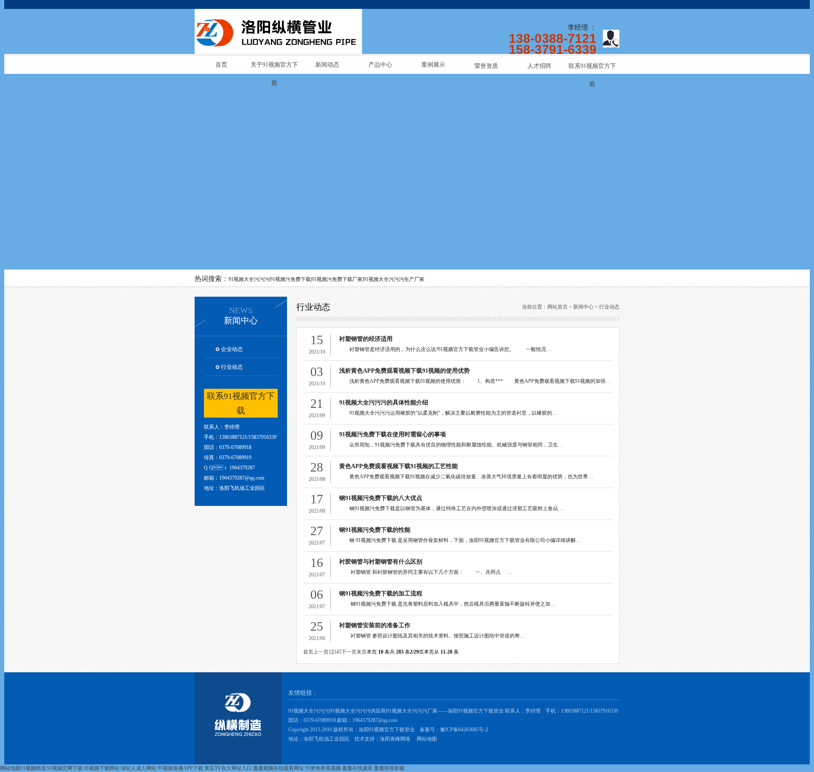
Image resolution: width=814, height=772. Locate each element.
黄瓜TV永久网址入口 (228, 768)
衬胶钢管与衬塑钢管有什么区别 (380, 562)
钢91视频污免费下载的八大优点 (380, 498)
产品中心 (380, 65)
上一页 (321, 652)
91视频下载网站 (102, 768)
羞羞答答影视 (389, 768)
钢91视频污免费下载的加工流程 (380, 593)
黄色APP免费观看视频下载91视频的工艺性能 (398, 466)
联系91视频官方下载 (592, 69)
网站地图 (427, 739)
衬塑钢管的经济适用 (366, 339)
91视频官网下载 (65, 768)
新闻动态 (327, 65)
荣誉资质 (486, 66)
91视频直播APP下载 (180, 768)
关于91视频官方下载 (274, 68)
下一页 (349, 652)
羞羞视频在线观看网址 (278, 768)
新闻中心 (583, 307)
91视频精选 (33, 768)
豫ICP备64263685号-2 (464, 730)
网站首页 (557, 307)
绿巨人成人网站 (138, 768)
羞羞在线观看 (357, 768)
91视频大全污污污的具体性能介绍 (383, 402)
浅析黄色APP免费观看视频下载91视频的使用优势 (404, 371)
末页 (362, 652)
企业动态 (232, 349)
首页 (221, 65)
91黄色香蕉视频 (323, 768)
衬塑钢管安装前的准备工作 (374, 625)
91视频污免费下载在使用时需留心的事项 (392, 434)
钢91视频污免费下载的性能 (374, 530)
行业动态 (232, 367)
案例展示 (433, 65)
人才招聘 (539, 66)
